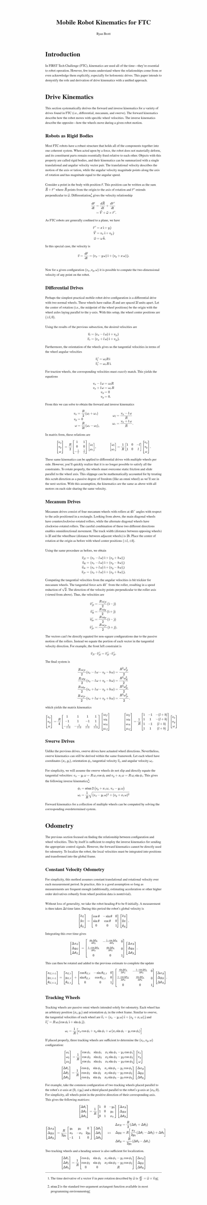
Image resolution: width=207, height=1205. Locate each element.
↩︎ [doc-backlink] (156, 1178)
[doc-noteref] (91, 195)
